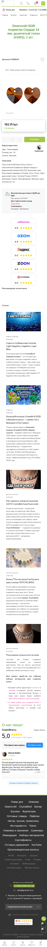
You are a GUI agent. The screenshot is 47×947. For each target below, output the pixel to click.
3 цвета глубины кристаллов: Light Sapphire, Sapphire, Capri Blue (21, 346)
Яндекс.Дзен (35, 875)
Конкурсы (21, 855)
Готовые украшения (17, 844)
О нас (27, 859)
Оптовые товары (17, 816)
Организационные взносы (23, 849)
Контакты (14, 863)
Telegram (23, 875)
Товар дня (17, 801)
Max (17, 875)
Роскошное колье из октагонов (22, 655)
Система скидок (14, 867)
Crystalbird (25, 806)
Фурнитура (29, 811)
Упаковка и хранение (15, 830)
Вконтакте (11, 875)
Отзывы (37, 859)
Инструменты (18, 825)
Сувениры (37, 830)
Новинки (34, 801)
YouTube (36, 844)
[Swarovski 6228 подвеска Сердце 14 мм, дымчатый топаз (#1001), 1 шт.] (23, 95)
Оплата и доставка (13, 859)
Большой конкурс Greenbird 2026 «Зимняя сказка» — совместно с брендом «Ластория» (23, 419)
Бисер (38, 806)
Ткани (32, 825)
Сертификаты (23, 840)
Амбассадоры (28, 863)
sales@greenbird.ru (25, 890)
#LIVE (11, 855)
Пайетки (35, 816)
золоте (36, 688)
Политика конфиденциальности (25, 914)
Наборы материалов (31, 835)
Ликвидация (9, 835)
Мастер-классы (32, 867)
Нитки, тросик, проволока (23, 821)
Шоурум (34, 855)
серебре (12, 690)
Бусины (15, 811)
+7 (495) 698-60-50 (24, 886)
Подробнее (15, 203)
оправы (36, 699)
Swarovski (11, 806)
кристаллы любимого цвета (20, 699)
